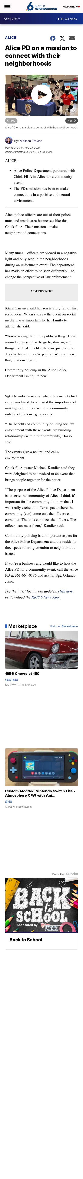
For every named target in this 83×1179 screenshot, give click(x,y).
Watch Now (70, 6)
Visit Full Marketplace (64, 626)
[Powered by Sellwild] (72, 873)
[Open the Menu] (7, 6)
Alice (10, 37)
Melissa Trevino (31, 141)
